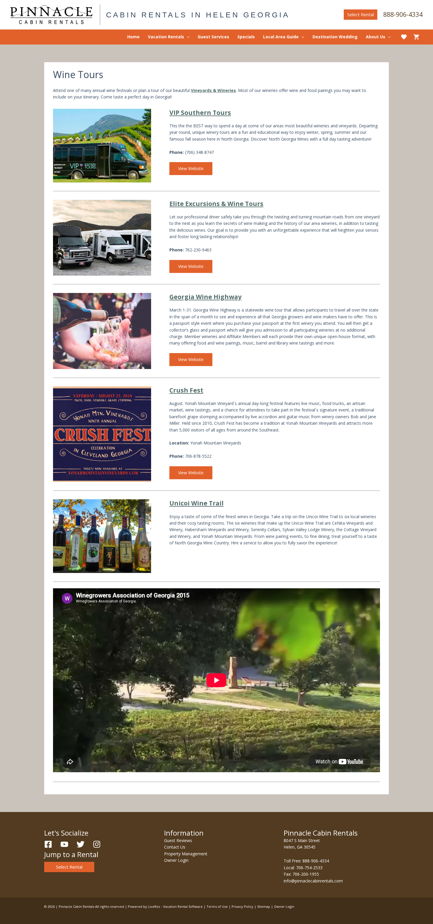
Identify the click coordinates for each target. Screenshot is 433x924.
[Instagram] (97, 844)
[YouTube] (64, 844)
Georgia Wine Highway (205, 297)
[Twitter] (81, 844)
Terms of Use (217, 906)
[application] (186, 36)
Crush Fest (186, 390)
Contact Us (174, 847)
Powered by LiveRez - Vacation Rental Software (165, 906)
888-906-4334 (403, 14)
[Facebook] (48, 844)
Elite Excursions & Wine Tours (216, 204)
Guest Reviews (178, 840)
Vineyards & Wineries (213, 90)
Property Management (185, 854)
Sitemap (263, 906)
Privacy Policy (242, 906)
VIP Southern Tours (200, 112)
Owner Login (176, 860)
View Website (191, 168)
